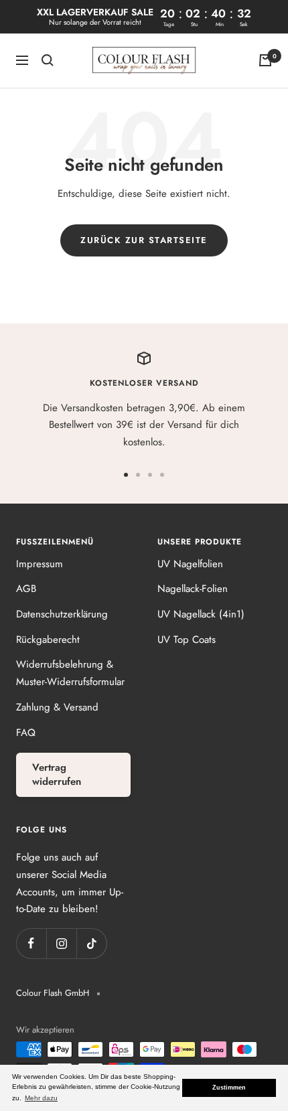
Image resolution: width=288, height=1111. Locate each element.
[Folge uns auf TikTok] (91, 943)
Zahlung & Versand (57, 707)
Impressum (39, 564)
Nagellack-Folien (192, 588)
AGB (26, 588)
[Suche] (48, 60)
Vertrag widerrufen (56, 774)
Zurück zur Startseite (144, 240)
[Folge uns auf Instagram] (61, 943)
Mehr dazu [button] (41, 1098)
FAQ (25, 732)
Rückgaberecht (48, 639)
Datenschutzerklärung (62, 614)
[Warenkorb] (265, 60)
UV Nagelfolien (190, 564)
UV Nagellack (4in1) (200, 614)
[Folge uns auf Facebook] (31, 943)
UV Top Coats (186, 639)
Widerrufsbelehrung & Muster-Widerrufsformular (70, 673)
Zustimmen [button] (229, 1087)
